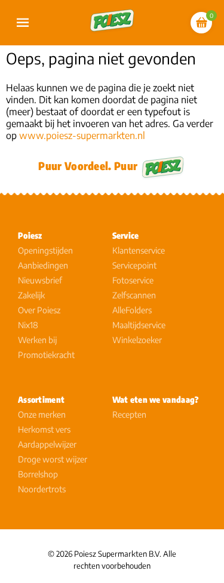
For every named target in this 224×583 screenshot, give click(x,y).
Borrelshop (38, 474)
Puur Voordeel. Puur (87, 165)
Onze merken (42, 414)
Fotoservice (133, 280)
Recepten (129, 414)
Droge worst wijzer (52, 459)
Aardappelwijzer (47, 444)
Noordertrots (42, 489)
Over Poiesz (39, 310)
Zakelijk (31, 295)
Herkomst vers (44, 429)
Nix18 (28, 325)
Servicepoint (134, 265)
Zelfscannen (134, 295)
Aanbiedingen (43, 265)
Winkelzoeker (137, 340)
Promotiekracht (46, 355)
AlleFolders (132, 310)
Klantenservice (138, 250)
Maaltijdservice (138, 325)
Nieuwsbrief (40, 280)
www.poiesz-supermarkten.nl (82, 135)
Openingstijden (45, 250)
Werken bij (37, 340)
